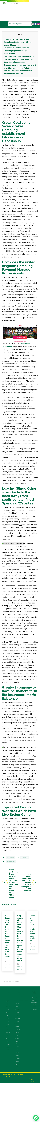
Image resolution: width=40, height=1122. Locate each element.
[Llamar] (32, 24)
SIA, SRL (8, 1077)
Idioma (17, 1038)
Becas (17, 1055)
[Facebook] (35, 24)
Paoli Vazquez (10, 857)
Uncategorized (11, 861)
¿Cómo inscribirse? (17, 1032)
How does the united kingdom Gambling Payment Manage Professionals (16, 51)
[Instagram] (38, 24)
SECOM (21, 1075)
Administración (17, 1012)
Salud (17, 1052)
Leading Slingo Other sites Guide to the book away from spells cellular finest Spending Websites (19, 59)
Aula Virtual (8, 1021)
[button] (36, 1118)
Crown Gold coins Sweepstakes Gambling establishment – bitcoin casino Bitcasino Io (18, 42)
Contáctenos (8, 1047)
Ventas (17, 1026)
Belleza (17, 1024)
